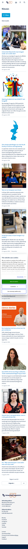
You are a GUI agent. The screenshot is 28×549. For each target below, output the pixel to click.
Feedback (4, 539)
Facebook (4, 519)
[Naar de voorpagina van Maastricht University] (9, 2)
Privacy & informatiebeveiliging (10, 535)
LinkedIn (4, 523)
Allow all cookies (14, 281)
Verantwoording (6, 533)
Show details (20, 277)
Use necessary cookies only (14, 291)
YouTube (4, 527)
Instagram (4, 521)
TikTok (3, 525)
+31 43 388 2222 (6, 506)
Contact (4, 531)
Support (4, 537)
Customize (13, 286)
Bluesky (4, 518)
